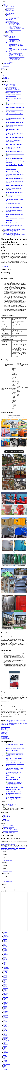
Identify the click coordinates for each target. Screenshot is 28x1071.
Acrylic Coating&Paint (14, 24)
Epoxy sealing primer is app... (15, 185)
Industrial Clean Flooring (15, 54)
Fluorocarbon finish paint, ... (14, 172)
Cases (4, 33)
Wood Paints (9, 19)
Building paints (9, 15)
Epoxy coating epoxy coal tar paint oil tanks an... (15, 749)
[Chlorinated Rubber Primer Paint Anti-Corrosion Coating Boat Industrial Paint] (15, 765)
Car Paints (8, 14)
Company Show (10, 10)
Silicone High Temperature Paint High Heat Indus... (14, 797)
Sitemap (7, 846)
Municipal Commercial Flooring (16, 55)
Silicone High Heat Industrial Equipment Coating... (14, 778)
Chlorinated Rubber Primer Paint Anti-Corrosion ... (14, 768)
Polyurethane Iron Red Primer (16, 45)
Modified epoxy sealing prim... (15, 122)
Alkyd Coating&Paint (14, 26)
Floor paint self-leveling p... (14, 151)
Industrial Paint (4, 732)
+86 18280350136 (11, 804)
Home (4, 4)
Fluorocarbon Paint (5, 730)
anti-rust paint (4, 728)
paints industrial (4, 736)
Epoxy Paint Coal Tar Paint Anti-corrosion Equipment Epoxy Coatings (13, 721)
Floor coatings (12, 18)
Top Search (18, 846)
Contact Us (6, 66)
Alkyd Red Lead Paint (14, 41)
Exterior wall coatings (14, 17)
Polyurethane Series (10, 42)
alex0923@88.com (11, 805)
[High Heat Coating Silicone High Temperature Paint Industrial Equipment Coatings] (15, 755)
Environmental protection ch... (15, 107)
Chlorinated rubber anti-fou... (15, 178)
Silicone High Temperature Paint (16, 28)
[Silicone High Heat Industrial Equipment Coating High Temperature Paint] (15, 775)
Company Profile (10, 6)
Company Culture (10, 8)
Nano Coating (9, 32)
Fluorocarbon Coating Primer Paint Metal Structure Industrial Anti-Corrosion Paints (14, 724)
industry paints (4, 733)
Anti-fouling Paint (10, 13)
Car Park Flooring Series (14, 59)
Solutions (5, 35)
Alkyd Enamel (12, 37)
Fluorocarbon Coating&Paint (15, 27)
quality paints (4, 737)
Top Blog (12, 846)
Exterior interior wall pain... (14, 158)
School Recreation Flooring (15, 53)
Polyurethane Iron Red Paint (15, 44)
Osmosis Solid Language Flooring (17, 57)
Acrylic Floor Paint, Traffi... (14, 165)
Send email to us (4, 266)
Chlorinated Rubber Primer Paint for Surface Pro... (14, 788)
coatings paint (4, 729)
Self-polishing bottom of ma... (15, 223)
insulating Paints (10, 21)
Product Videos (6, 63)
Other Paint (6, 78)
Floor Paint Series (10, 51)
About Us (5, 5)
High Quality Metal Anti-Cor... (15, 137)
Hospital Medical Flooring (15, 58)
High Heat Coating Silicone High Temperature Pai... (14, 759)
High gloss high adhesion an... (15, 144)
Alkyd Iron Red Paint (14, 39)
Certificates (8, 9)
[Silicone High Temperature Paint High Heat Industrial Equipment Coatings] (15, 794)
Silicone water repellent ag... (14, 207)
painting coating (4, 734)
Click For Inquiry (4, 844)
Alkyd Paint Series (10, 36)
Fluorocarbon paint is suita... (14, 192)
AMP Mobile (24, 846)
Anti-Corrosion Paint (5, 727)
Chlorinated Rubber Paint (15, 30)
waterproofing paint (5, 738)
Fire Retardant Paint (10, 31)
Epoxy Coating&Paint (14, 23)
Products (5, 77)
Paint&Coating (6, 12)
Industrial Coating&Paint (12, 22)
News (4, 64)
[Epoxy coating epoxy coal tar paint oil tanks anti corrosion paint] (15, 746)
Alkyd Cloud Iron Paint (14, 40)
